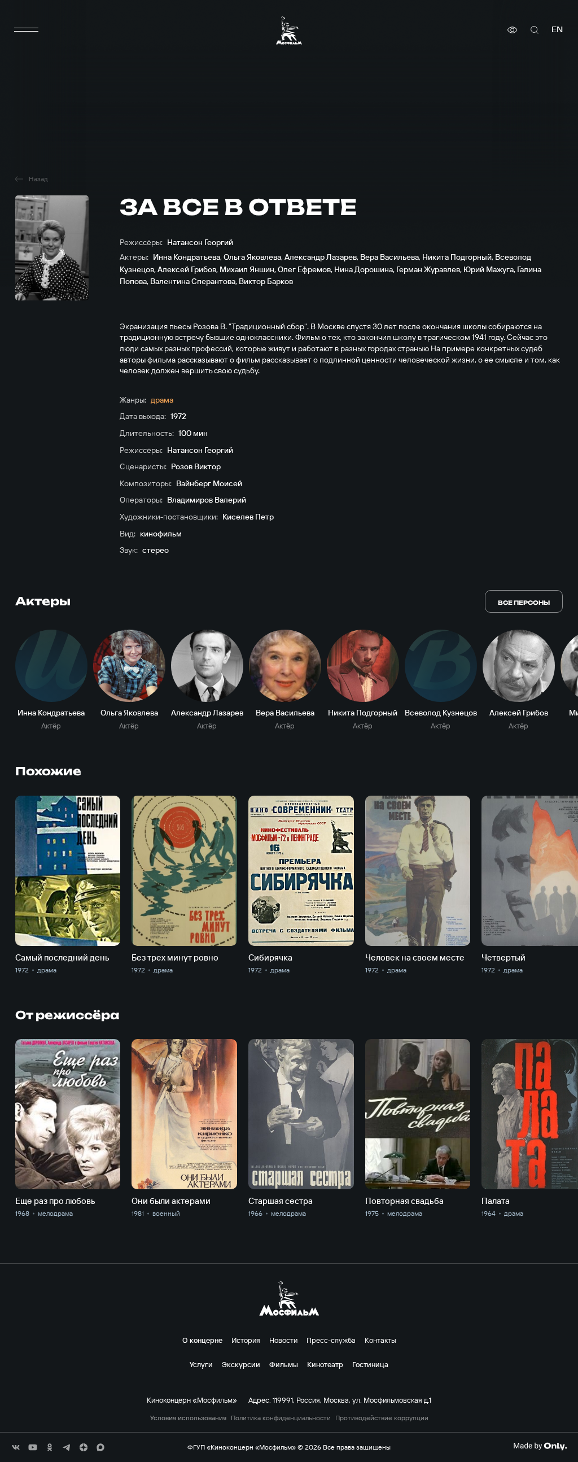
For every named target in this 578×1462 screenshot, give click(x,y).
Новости (283, 1340)
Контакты (380, 1340)
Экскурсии (241, 1364)
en (557, 29)
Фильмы (283, 1364)
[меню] (26, 30)
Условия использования (188, 1418)
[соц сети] (15, 1447)
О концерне (202, 1340)
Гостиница (370, 1364)
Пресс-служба (331, 1340)
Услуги (201, 1364)
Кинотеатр (325, 1364)
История (245, 1340)
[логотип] (289, 30)
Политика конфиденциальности (281, 1418)
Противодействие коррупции (381, 1418)
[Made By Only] (540, 1446)
